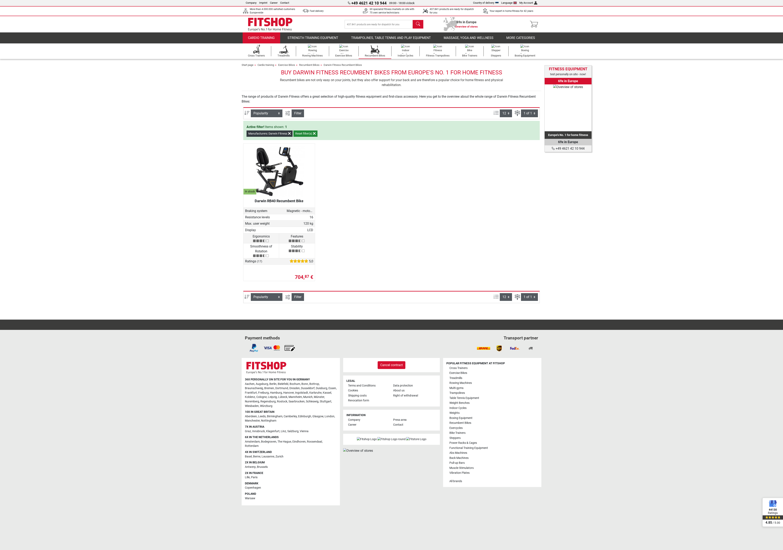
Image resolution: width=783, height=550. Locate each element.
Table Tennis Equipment (464, 398)
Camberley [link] (290, 416)
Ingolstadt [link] (301, 392)
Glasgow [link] (317, 416)
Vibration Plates (459, 473)
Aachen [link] (249, 384)
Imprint (263, 2)
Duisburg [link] (321, 388)
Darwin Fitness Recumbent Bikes (343, 64)
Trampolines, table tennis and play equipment (391, 38)
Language (507, 2)
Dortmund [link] (281, 388)
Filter (297, 113)
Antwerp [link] (250, 467)
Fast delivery (317, 11)
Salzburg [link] (293, 431)
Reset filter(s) (304, 133)
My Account (526, 2)
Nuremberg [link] (252, 401)
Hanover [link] (288, 392)
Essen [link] (332, 388)
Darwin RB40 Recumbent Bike (279, 201)
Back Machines (459, 458)
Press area (400, 420)
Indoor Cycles (458, 408)
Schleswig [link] (312, 401)
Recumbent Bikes (309, 64)
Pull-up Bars (457, 463)
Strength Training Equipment (313, 38)
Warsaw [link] (250, 498)
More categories (520, 38)
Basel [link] (248, 456)
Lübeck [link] (282, 397)
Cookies (353, 390)
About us (399, 390)
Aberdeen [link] (251, 416)
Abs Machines (458, 453)
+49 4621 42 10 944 (570, 148)
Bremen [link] (269, 388)
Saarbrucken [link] (297, 401)
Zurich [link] (279, 456)
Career (274, 2)
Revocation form (358, 400)
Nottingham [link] (268, 420)
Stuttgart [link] (325, 401)
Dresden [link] (294, 388)
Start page (247, 64)
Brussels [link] (262, 467)
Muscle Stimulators (461, 468)
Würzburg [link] (266, 406)
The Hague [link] (284, 441)
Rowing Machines (460, 383)
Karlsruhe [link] (315, 392)
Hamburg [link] (276, 392)
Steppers (455, 438)
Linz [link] (283, 431)
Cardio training (261, 38)
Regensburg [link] (268, 401)
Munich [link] (308, 397)
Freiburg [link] (263, 392)
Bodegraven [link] (268, 441)
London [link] (329, 416)
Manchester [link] (252, 420)
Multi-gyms (456, 388)
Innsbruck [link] (258, 431)
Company (251, 2)
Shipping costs (357, 395)
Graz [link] (248, 431)
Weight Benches (459, 403)
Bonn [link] (304, 384)
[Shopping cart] (535, 24)
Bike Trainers (457, 433)
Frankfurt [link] (251, 392)
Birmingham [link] (274, 416)
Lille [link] (247, 477)
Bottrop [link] (314, 384)
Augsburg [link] (262, 384)
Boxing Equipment (460, 418)
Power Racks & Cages (463, 443)
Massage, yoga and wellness (468, 38)
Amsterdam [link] (252, 441)
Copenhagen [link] (253, 487)
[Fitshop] (270, 24)
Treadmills (455, 378)
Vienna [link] (304, 431)
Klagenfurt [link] (273, 431)
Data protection (403, 385)
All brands (455, 481)
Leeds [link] (262, 416)
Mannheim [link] (295, 397)
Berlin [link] (272, 384)
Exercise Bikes (286, 64)
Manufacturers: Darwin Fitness (268, 133)
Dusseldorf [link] (308, 388)
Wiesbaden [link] (252, 406)
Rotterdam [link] (252, 446)
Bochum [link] (295, 384)
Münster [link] (319, 397)
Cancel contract (391, 365)
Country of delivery (483, 2)
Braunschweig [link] (254, 388)
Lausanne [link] (268, 456)
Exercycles (456, 428)
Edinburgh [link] (304, 416)
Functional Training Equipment (468, 448)
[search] (418, 24)
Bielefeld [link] (283, 384)
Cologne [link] (261, 397)
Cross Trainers (458, 368)
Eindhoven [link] (299, 441)
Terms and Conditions (362, 385)
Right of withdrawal (405, 395)
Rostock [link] (282, 401)
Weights (454, 413)
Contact (284, 2)
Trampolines (457, 393)
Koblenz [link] (250, 397)
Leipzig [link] (272, 397)
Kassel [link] (327, 392)
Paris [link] (254, 477)
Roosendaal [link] (314, 441)
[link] (568, 107)
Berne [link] (256, 456)
